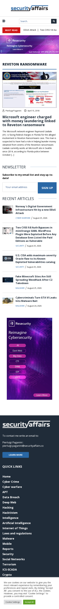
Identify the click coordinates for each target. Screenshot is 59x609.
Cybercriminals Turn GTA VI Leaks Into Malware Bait (36, 299)
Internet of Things (15, 528)
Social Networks (13, 559)
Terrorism (9, 564)
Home (6, 476)
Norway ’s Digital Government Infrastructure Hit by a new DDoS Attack (36, 210)
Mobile (7, 543)
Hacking (7, 507)
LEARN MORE (16, 454)
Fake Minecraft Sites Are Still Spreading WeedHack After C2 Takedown (34, 280)
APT (5, 492)
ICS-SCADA (9, 569)
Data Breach (11, 497)
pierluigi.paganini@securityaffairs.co (23, 445)
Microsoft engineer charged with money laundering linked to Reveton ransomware (29, 120)
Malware (20, 288)
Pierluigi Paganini (13, 110)
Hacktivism (10, 512)
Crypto (7, 574)
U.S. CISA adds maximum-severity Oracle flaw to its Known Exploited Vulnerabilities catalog (36, 259)
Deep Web (9, 502)
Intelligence (10, 518)
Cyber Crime (10, 481)
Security (20, 245)
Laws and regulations (17, 533)
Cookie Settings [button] (13, 602)
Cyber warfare (23, 218)
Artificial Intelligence (16, 523)
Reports (7, 549)
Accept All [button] (29, 602)
